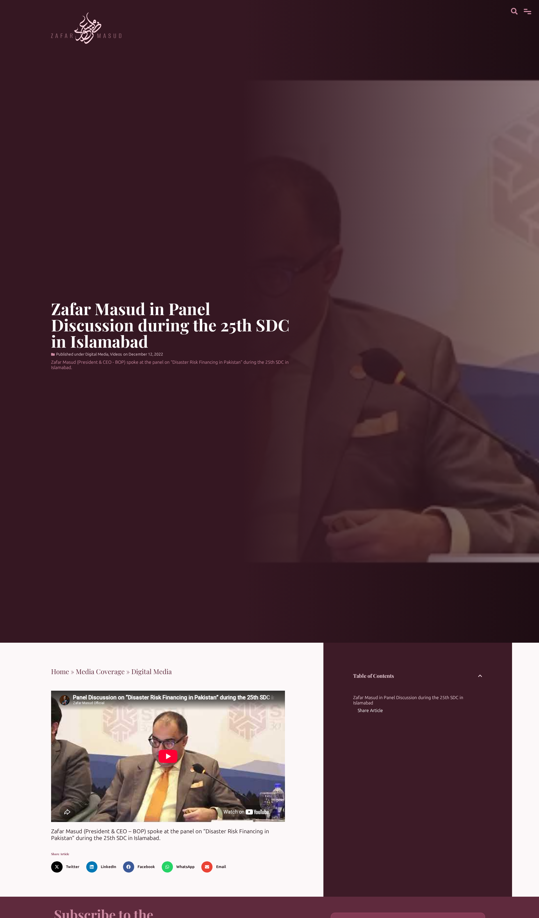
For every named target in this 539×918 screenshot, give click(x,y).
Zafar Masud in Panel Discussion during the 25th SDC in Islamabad (408, 700)
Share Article (370, 710)
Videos (116, 354)
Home (60, 671)
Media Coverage (100, 671)
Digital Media (96, 354)
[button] (67, 867)
